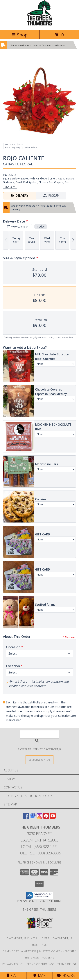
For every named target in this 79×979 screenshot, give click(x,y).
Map (41, 975)
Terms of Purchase (40, 964)
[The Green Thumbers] (39, 25)
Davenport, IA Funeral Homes (28, 938)
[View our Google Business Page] (33, 817)
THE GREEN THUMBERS (39, 909)
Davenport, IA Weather (19, 951)
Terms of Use (67, 964)
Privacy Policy (13, 964)
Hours (68, 975)
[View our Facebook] (26, 817)
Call (14, 975)
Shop (22, 35)
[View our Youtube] (53, 817)
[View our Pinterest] (46, 817)
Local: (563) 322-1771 (39, 846)
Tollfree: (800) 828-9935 (39, 853)
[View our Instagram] (39, 817)
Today (40, 226)
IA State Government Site (57, 951)
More (8, 186)
